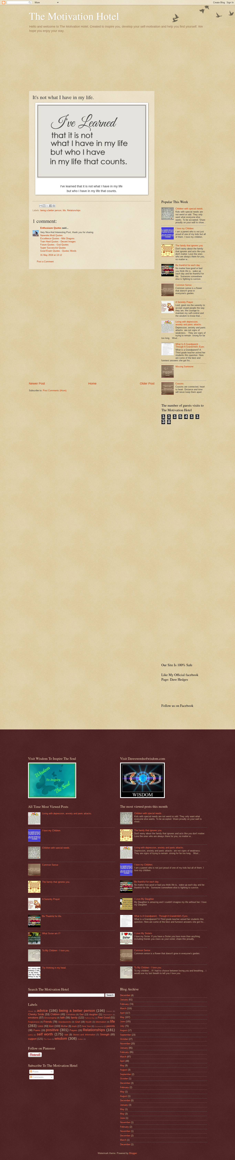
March (123, 1008)
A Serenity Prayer (184, 302)
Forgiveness (34, 1022)
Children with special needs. (189, 208)
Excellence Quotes (49, 238)
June (122, 1021)
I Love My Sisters (143, 933)
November (125, 1043)
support (32, 1038)
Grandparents (64, 1022)
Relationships (74, 210)
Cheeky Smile (36, 1014)
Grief (77, 1022)
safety (30, 1035)
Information (101, 1022)
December (125, 995)
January (124, 999)
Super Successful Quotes (53, 247)
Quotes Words (69, 251)
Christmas (71, 1014)
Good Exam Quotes (50, 251)
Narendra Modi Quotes (51, 235)
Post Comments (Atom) (54, 390)
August (123, 1030)
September (125, 1034)
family (74, 1017)
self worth (45, 1034)
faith (62, 1017)
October (124, 1039)
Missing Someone (184, 366)
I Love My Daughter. (144, 899)
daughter (93, 1014)
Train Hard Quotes (49, 241)
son (66, 1034)
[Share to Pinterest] (54, 206)
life (64, 210)
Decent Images (68, 241)
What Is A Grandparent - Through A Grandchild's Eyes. (190, 345)
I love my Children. (184, 228)
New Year (86, 1026)
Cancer (109, 1011)
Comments (38, 1077)
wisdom (61, 1038)
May (122, 1017)
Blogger (133, 1153)
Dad (81, 1014)
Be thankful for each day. (187, 265)
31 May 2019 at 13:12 (51, 255)
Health (89, 1022)
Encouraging (50, 1018)
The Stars (47, 1039)
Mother (64, 1026)
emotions (33, 1017)
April (122, 1013)
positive (52, 1030)
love (51, 1026)
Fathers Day (90, 1018)
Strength (104, 1034)
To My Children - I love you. (56, 950)
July (122, 1026)
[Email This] (40, 206)
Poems (36, 1030)
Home (92, 383)
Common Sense (183, 285)
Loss (40, 1026)
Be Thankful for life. (52, 916)
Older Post (147, 383)
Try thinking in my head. (54, 967)
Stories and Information (84, 1035)
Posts (35, 1071)
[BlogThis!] (44, 206)
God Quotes (63, 244)
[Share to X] (47, 206)
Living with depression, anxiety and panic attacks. (188, 323)
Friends (48, 1021)
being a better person (50, 210)
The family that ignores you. (189, 245)
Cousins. (179, 383)
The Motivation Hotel (74, 16)
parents (110, 1026)
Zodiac (80, 1039)
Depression (107, 1015)
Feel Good (104, 1017)
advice (42, 1010)
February (124, 1004)
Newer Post (37, 383)
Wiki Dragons (67, 238)
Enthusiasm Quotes (50, 228)
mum (74, 1026)
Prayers (73, 1030)
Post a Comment (45, 261)
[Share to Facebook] (50, 206)
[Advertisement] (117, 61)
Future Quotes (47, 244)
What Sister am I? (51, 933)
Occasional (99, 1026)
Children (55, 1014)
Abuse (30, 1011)
